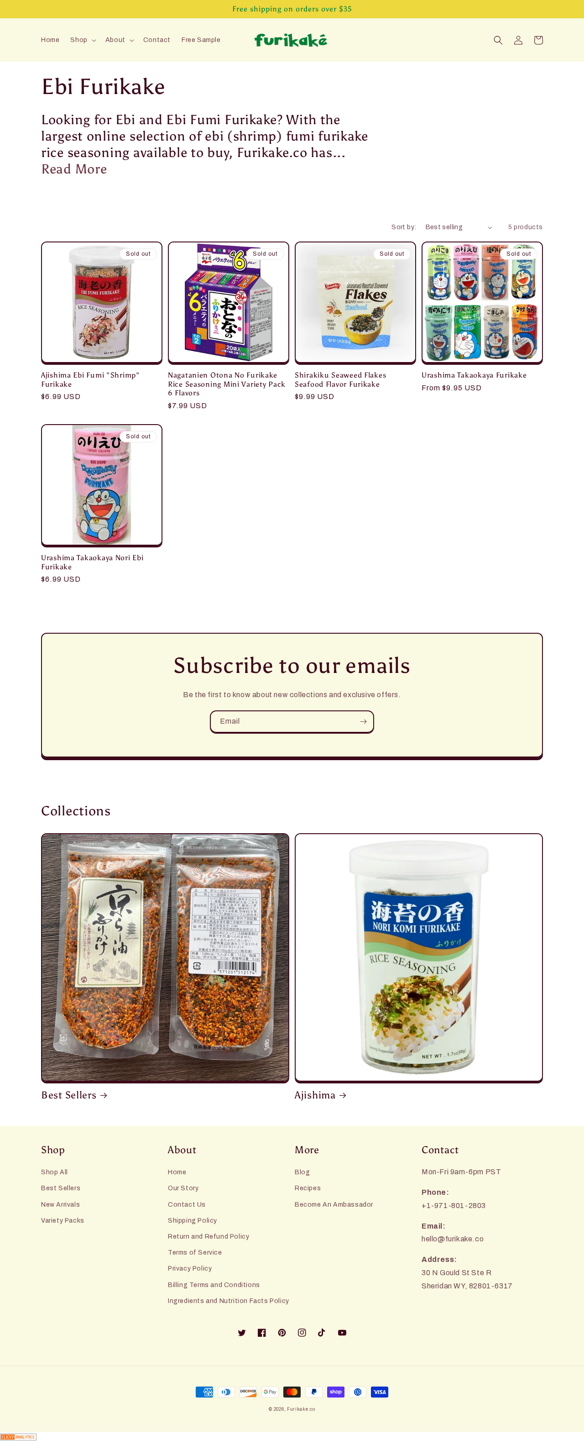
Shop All (54, 1172)
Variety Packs (62, 1220)
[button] (82, 40)
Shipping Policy (192, 1220)
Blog (302, 1172)
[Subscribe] (363, 721)
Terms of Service (195, 1252)
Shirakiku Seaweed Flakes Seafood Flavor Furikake (340, 379)
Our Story (183, 1188)
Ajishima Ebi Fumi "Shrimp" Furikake (90, 379)
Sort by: (403, 227)
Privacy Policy (190, 1268)
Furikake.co (301, 1409)
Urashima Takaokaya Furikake (474, 375)
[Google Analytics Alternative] (292, 1438)
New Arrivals (60, 1204)
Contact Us (187, 1204)
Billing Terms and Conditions (214, 1285)
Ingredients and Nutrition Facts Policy (228, 1301)
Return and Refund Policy (208, 1236)
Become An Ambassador (334, 1204)
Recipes (308, 1188)
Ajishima (315, 1095)
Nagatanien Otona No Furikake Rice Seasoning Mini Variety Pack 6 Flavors (227, 384)
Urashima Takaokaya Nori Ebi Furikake (92, 562)
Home (177, 1172)
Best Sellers (69, 1095)
